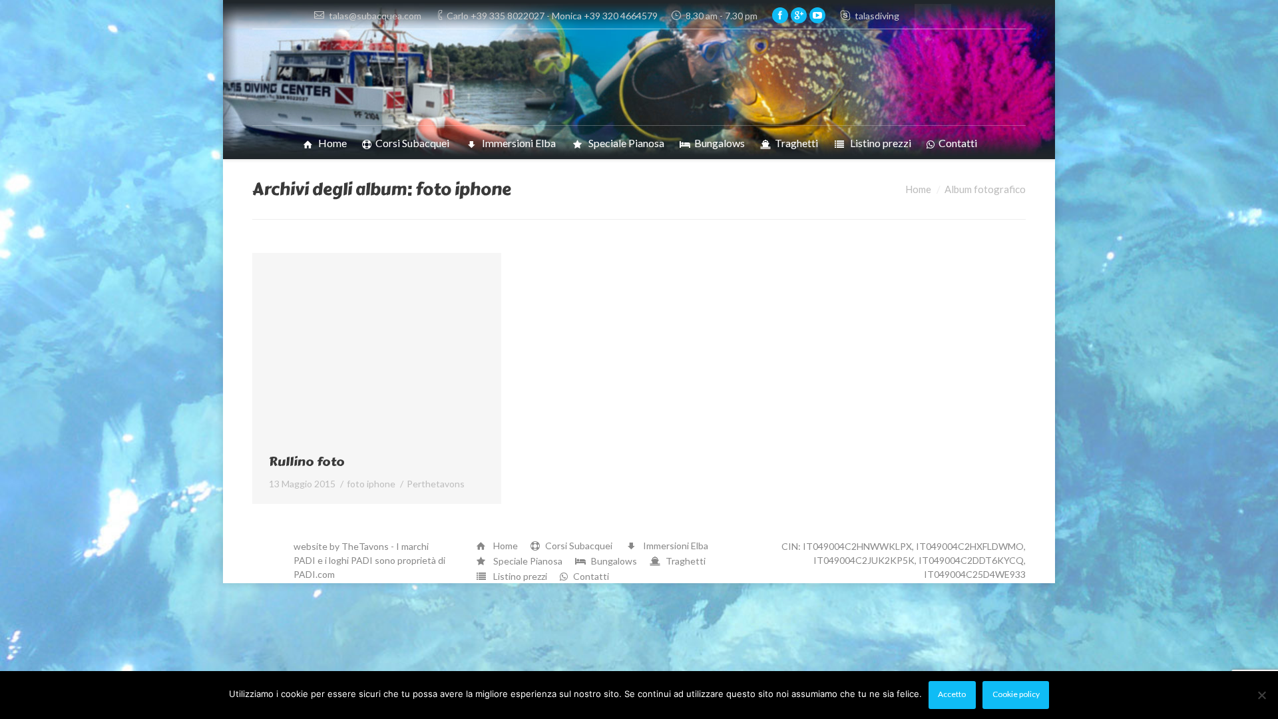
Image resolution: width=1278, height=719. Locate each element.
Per (436, 483)
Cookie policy (1016, 694)
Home (918, 189)
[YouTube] (817, 15)
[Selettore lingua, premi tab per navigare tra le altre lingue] (933, 14)
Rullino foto (307, 461)
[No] (1261, 695)
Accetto (952, 694)
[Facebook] (780, 15)
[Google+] (799, 15)
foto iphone (371, 483)
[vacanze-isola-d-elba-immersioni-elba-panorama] (376, 346)
